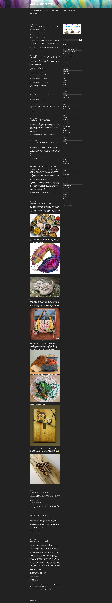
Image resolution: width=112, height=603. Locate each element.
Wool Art (64, 10)
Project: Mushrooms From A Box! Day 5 (43, 95)
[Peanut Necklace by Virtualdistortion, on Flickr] (34, 131)
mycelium (34, 188)
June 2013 (65, 91)
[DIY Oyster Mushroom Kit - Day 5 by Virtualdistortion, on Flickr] (37, 99)
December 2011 (66, 126)
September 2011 (66, 132)
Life (64, 181)
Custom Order (47, 10)
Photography (65, 192)
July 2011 (65, 137)
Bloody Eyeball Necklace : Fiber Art (70, 49)
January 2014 (65, 89)
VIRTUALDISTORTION (42, 4)
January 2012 (65, 124)
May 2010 (65, 148)
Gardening (65, 170)
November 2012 (66, 104)
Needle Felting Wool (67, 185)
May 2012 (65, 115)
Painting (65, 189)
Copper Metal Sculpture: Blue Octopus (70, 55)
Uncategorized (66, 203)
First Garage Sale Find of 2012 (40, 120)
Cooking (65, 161)
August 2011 (65, 134)
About (31, 10)
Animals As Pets (66, 154)
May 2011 (65, 141)
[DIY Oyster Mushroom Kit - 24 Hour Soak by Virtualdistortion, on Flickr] (39, 179)
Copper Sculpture (33, 13)
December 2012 (66, 102)
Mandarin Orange (46, 544)
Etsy (64, 165)
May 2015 (65, 75)
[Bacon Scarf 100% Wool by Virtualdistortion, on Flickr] (35, 155)
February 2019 (66, 62)
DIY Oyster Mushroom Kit (68, 163)
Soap (64, 198)
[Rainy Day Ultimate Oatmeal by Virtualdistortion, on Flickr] (36, 530)
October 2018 (66, 64)
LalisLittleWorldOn (47, 347)
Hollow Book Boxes (55, 10)
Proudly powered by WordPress (35, 600)
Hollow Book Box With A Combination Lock (71, 51)
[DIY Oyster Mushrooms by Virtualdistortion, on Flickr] (35, 500)
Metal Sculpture (66, 183)
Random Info (65, 194)
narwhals (48, 448)
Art (64, 157)
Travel (64, 200)
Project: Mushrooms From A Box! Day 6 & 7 (45, 57)
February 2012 (66, 121)
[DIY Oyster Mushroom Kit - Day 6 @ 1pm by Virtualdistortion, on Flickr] (39, 69)
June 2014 (65, 80)
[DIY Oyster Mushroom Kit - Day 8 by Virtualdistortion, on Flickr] (37, 29)
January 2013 (65, 99)
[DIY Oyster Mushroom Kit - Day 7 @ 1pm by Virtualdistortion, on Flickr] (39, 82)
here (55, 169)
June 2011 (65, 139)
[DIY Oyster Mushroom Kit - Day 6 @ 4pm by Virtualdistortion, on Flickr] (39, 74)
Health (64, 172)
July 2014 (65, 78)
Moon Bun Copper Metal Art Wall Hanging (71, 47)
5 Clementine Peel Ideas (40, 586)
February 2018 (66, 69)
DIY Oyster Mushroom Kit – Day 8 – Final (44, 26)
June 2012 (65, 113)
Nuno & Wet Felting (67, 187)
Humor (64, 179)
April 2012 (65, 117)
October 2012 (66, 106)
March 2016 (65, 71)
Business (65, 159)
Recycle (64, 196)
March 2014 (65, 84)
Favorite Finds (66, 168)
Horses (64, 176)
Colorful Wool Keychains (68, 53)
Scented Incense (71, 10)
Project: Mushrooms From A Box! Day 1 (43, 167)
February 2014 (66, 86)
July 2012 (65, 110)
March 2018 (65, 67)
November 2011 (66, 128)
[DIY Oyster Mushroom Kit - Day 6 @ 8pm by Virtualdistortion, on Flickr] (39, 78)
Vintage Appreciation (67, 205)
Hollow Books (66, 174)
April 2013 (65, 95)
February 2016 (66, 73)
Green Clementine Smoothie (39, 541)
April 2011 (65, 143)
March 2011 (65, 145)
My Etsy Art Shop (37, 10)
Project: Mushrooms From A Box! (41, 492)
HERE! (35, 158)
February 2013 (66, 97)
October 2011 (66, 130)
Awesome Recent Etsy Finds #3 (41, 203)
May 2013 (65, 93)
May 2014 (65, 82)
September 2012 (66, 108)
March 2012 (65, 119)
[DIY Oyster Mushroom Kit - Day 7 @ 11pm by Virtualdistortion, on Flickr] (39, 86)
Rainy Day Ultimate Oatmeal (39, 516)
